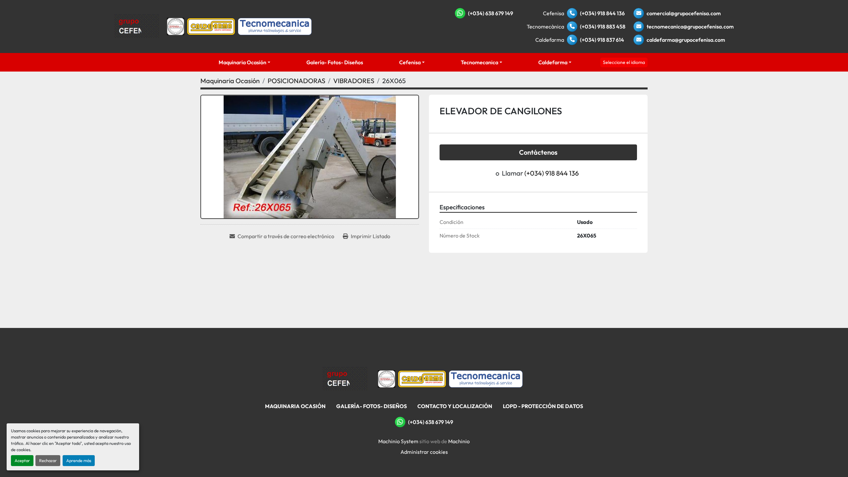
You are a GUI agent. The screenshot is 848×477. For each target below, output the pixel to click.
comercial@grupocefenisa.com (684, 13)
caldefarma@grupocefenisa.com (686, 39)
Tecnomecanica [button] (479, 62)
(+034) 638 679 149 (490, 13)
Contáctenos (538, 152)
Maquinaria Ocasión (242, 62)
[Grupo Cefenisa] (345, 378)
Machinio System (398, 441)
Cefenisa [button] (410, 62)
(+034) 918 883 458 (602, 26)
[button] (244, 62)
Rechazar (48, 460)
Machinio (459, 441)
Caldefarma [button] (552, 62)
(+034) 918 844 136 (602, 13)
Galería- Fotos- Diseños (334, 62)
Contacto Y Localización (454, 406)
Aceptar (22, 460)
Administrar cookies (424, 452)
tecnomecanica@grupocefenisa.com (690, 26)
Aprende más (78, 460)
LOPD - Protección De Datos (543, 406)
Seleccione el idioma (624, 62)
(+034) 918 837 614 (602, 39)
